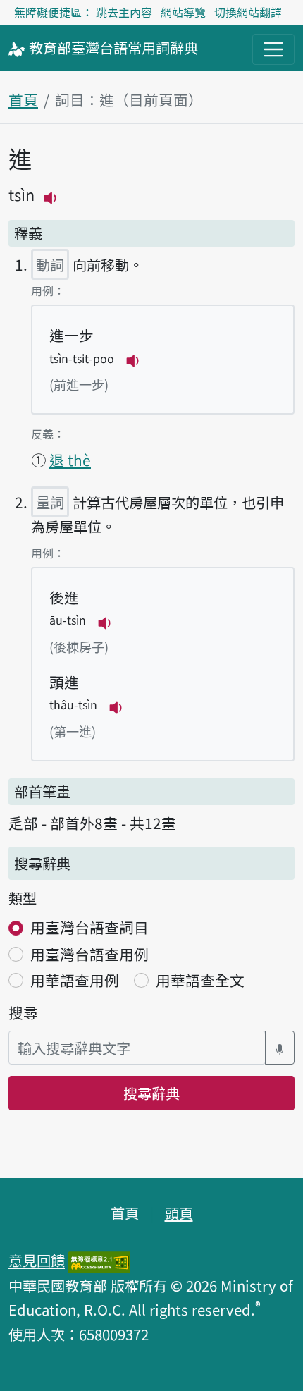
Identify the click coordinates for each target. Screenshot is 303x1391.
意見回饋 (36, 1259)
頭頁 (179, 1212)
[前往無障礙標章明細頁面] (99, 1259)
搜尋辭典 (151, 1092)
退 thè (70, 459)
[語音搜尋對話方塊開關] (280, 1048)
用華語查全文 (200, 980)
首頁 (23, 99)
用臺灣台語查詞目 (89, 927)
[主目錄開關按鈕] (273, 49)
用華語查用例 (74, 980)
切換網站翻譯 (248, 12)
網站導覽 (183, 12)
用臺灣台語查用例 (89, 953)
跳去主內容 (124, 12)
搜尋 (23, 1012)
